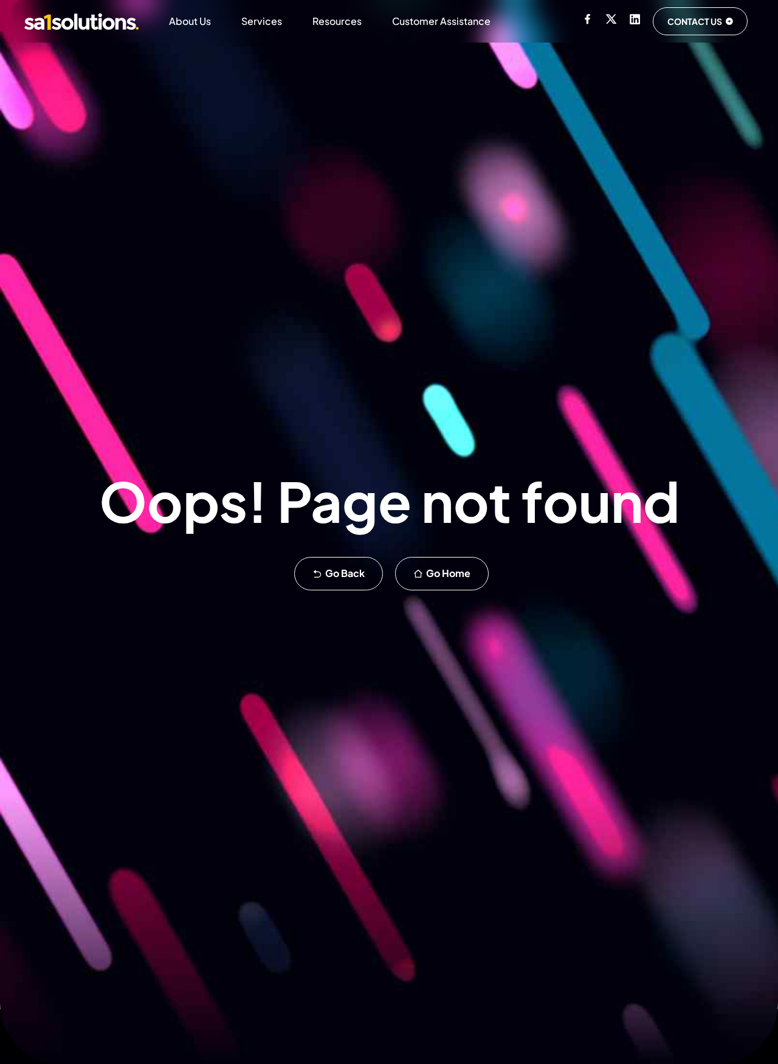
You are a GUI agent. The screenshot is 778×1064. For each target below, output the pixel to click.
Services (261, 21)
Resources (337, 21)
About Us (190, 21)
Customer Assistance (441, 21)
